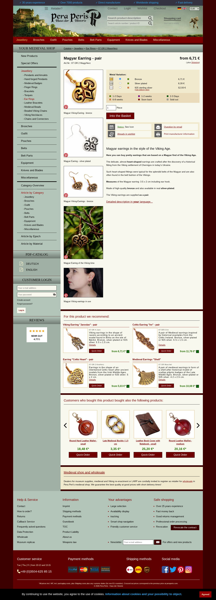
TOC (65, 526)
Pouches (67, 39)
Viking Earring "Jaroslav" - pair (80, 324)
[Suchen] (149, 17)
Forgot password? (25, 304)
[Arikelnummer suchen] (149, 22)
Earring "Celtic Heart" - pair (78, 359)
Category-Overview (32, 185)
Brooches (38, 39)
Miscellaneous (161, 39)
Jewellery (78, 48)
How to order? (24, 511)
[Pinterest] (180, 569)
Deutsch (32, 263)
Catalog (67, 48)
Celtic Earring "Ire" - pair (146, 324)
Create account (23, 300)
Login (127, 8)
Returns (21, 516)
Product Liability (71, 532)
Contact (112, 8)
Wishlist (142, 8)
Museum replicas (26, 542)
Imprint (66, 506)
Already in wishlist (126, 134)
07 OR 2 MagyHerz (107, 48)
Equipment (113, 39)
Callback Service (26, 521)
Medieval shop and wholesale (84, 472)
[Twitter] (173, 569)
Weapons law (70, 542)
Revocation (162, 526)
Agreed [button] (205, 594)
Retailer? (56, 8)
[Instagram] (188, 569)
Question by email (173, 127)
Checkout (160, 8)
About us (67, 537)
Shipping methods (72, 511)
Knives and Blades (137, 39)
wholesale (188, 481)
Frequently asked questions (31, 526)
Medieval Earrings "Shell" (147, 359)
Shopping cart (172, 18)
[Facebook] (165, 569)
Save (66, 107)
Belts (81, 39)
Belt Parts (96, 39)
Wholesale (22, 537)
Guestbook (68, 521)
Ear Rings (91, 48)
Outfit (53, 39)
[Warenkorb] (194, 22)
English (31, 269)
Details (92, 345)
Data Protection (25, 532)
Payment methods (72, 516)
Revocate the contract (185, 527)
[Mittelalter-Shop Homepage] (76, 18)
